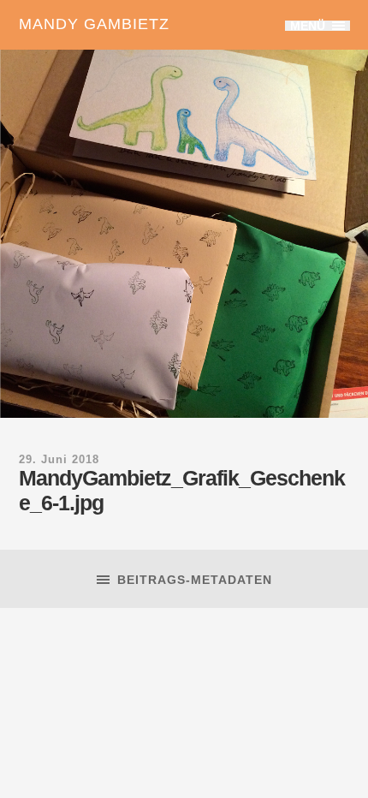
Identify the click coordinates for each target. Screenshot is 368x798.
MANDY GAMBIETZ (94, 24)
